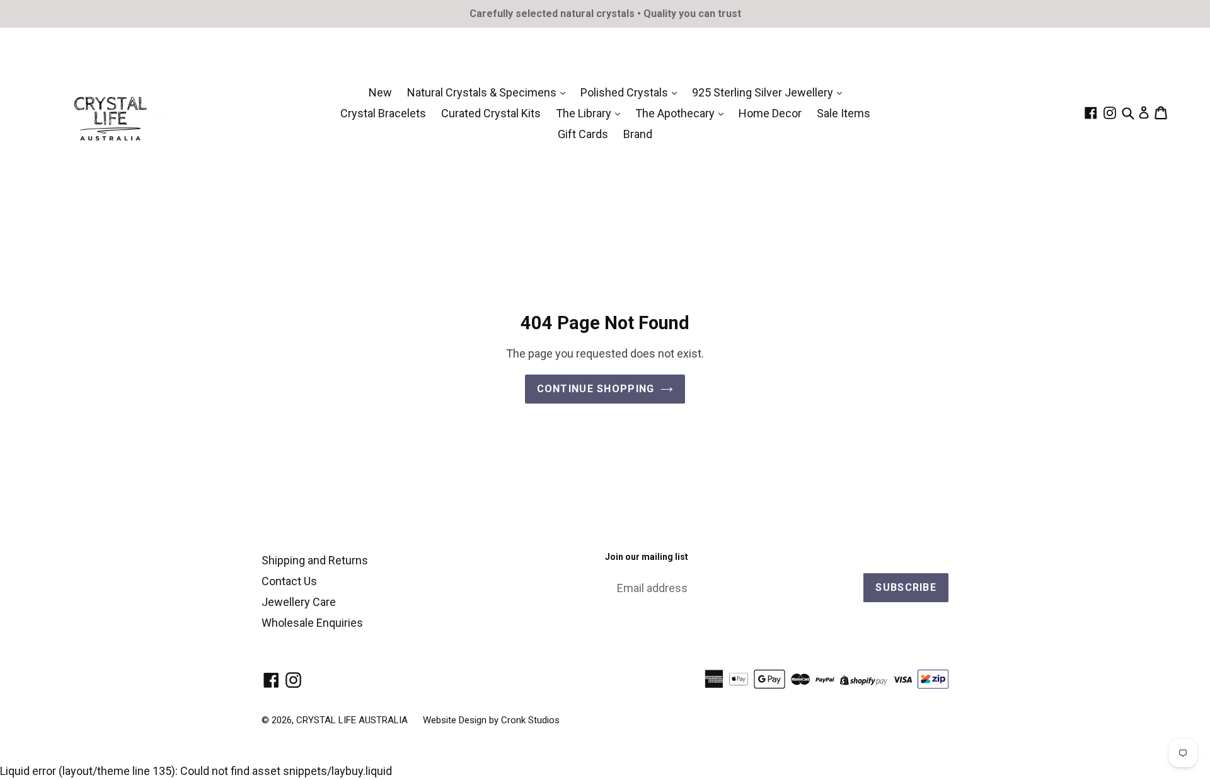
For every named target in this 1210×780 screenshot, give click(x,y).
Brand (637, 134)
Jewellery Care (299, 601)
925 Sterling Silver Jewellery (764, 92)
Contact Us (289, 581)
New (380, 92)
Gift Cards (583, 134)
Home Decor (770, 113)
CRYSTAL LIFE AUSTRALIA (352, 720)
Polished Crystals (625, 92)
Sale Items (843, 113)
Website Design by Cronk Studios (491, 720)
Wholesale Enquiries (312, 622)
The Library (585, 113)
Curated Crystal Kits (491, 113)
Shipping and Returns (315, 560)
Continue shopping (596, 389)
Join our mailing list (646, 557)
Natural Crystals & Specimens (483, 92)
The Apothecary (676, 113)
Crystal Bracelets (383, 113)
